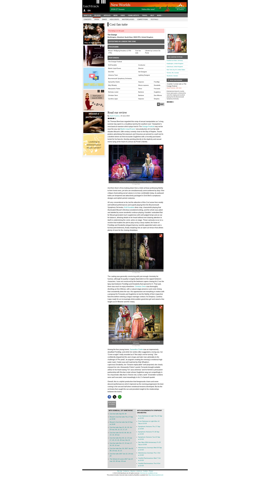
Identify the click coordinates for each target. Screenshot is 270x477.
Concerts (87, 19)
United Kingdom (147, 37)
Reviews (97, 15)
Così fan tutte (118, 414)
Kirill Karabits (112, 65)
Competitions (142, 19)
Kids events (114, 19)
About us (132, 471)
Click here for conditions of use (148, 473)
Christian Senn (113, 95)
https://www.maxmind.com (155, 475)
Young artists (133, 15)
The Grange (112, 35)
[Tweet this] (114, 397)
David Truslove (115, 116)
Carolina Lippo (113, 99)
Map (162, 104)
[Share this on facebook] (109, 397)
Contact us (126, 471)
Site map (119, 471)
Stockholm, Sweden (172, 76)
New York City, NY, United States (176, 69)
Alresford (120, 37)
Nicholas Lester (113, 92)
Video (123, 15)
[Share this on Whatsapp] (120, 397)
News (115, 15)
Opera (96, 19)
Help (152, 15)
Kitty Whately (112, 85)
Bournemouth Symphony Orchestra (120, 78)
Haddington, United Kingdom (175, 63)
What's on (87, 15)
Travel (144, 15)
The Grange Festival (115, 61)
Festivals (154, 19)
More (159, 15)
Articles (107, 15)
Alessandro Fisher (114, 88)
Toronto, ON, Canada (173, 73)
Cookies (145, 471)
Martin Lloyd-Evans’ (127, 129)
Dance (104, 19)
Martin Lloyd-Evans (114, 68)
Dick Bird (111, 72)
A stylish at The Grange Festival (176, 85)
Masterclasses (128, 19)
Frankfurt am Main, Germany (175, 60)
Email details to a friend (111, 403)
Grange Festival (148, 126)
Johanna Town (113, 75)
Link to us (139, 471)
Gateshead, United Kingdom (175, 66)
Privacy (151, 471)
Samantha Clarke (114, 82)
